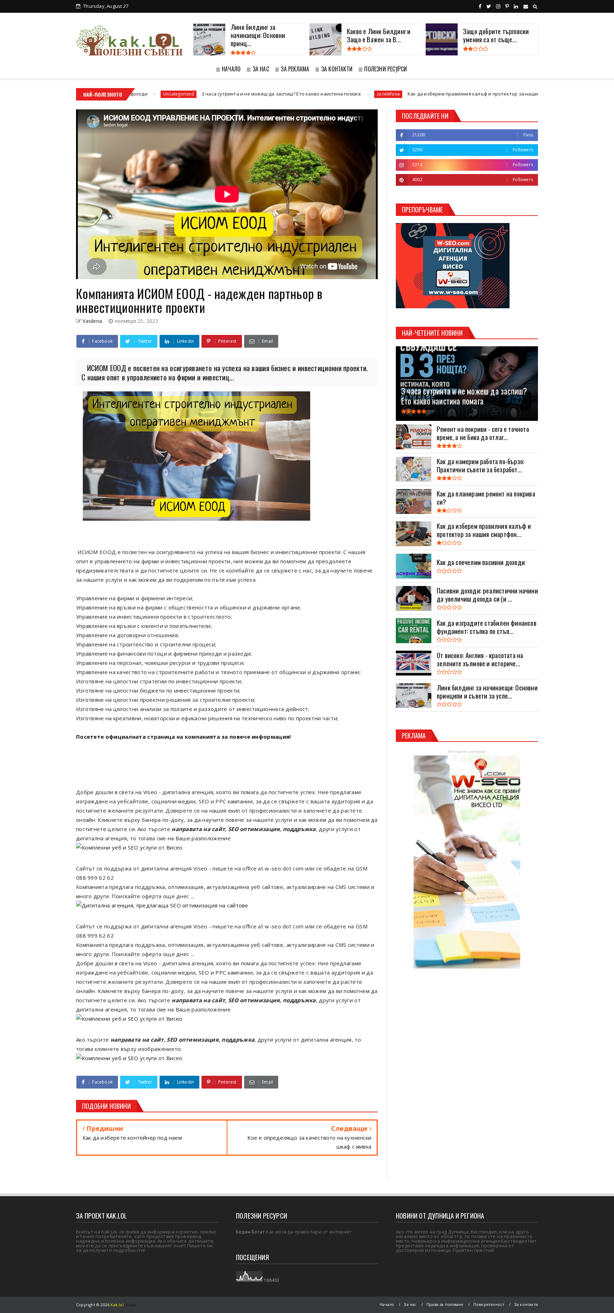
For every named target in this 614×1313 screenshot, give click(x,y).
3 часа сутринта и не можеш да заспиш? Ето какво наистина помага (204, 94)
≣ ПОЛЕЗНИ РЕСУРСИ (382, 69)
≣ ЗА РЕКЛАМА (292, 69)
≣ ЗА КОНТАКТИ (333, 69)
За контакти (526, 1304)
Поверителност (489, 1304)
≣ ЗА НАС (257, 69)
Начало (386, 1304)
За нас (410, 1304)
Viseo (131, 1304)
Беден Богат (250, 1231)
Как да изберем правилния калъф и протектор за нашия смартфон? (410, 94)
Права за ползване (444, 1304)
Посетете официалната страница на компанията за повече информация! (184, 736)
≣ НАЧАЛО (228, 69)
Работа (513, 94)
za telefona (311, 94)
